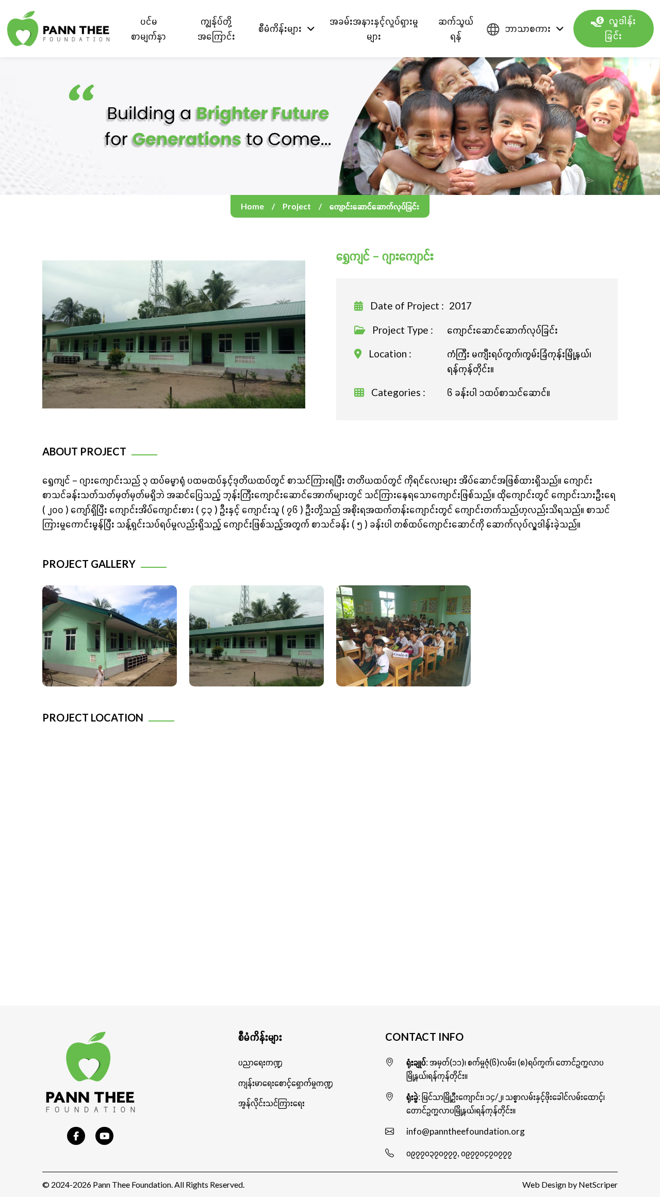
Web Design (544, 1184)
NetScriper (598, 1184)
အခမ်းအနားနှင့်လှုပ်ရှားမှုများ (373, 28)
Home (252, 206)
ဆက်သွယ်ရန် (455, 28)
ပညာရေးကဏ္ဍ (260, 1062)
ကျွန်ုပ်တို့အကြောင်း (216, 28)
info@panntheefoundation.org (465, 1131)
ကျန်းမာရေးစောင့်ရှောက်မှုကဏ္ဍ (285, 1082)
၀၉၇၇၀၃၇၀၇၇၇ (431, 1152)
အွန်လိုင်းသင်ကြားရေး (271, 1102)
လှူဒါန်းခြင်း (620, 28)
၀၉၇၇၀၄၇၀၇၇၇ (486, 1152)
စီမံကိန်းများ (280, 28)
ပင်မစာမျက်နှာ (148, 28)
